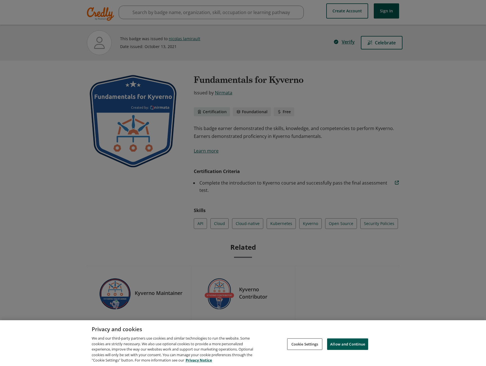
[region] (243, 343)
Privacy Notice (199, 360)
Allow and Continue (347, 343)
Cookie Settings (304, 343)
